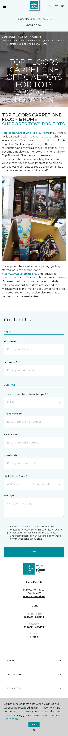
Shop (10, 660)
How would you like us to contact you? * (26, 394)
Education (14, 688)
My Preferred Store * (15, 476)
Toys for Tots (37, 136)
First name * (10, 341)
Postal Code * (11, 455)
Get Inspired (15, 674)
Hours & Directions (34, 596)
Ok (34, 724)
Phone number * (13, 414)
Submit (34, 551)
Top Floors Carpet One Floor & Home (26, 132)
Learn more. (11, 719)
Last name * (10, 362)
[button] (51, 6)
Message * (9, 495)
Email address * (12, 434)
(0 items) (62, 6)
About (23, 36)
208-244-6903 (34, 24)
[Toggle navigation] (5, 6)
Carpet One (8, 36)
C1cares (36, 36)
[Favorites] (56, 6)
